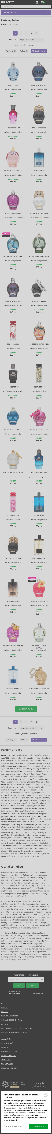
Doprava (4, 1024)
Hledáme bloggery (9, 1052)
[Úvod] (2, 24)
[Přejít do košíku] (42, 2)
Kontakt (4, 1008)
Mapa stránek (7, 1064)
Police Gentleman (13, 601)
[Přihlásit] (37, 2)
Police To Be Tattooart (13, 171)
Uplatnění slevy (7, 1039)
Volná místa (6, 1060)
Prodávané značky (9, 1068)
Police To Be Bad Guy (39, 301)
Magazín (4, 1048)
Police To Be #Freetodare (13, 646)
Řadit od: (12, 40)
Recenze (4, 1012)
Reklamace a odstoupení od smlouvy (16, 1028)
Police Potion (13, 387)
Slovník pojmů (7, 1043)
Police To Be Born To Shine (13, 473)
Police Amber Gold (39, 387)
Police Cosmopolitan (13, 689)
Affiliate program (8, 1056)
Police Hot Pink (13, 515)
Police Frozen (39, 171)
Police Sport (39, 515)
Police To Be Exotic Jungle (13, 256)
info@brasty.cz (38, 993)
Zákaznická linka (14, 992)
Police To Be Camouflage (39, 256)
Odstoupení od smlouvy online (14, 1032)
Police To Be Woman (13, 214)
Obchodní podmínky (9, 1016)
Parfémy (8, 24)
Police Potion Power (39, 473)
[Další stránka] (36, 33)
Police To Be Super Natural (39, 647)
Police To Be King (39, 128)
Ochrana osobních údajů (11, 1020)
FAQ (2, 1004)
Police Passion (13, 344)
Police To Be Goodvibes (39, 601)
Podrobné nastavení (13, 1126)
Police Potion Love (13, 128)
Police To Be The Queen (39, 214)
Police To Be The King (13, 558)
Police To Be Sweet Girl (39, 430)
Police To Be (13, 85)
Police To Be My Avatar (39, 85)
